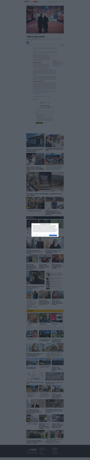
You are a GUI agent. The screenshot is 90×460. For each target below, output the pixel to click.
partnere (45, 227)
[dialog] (45, 230)
